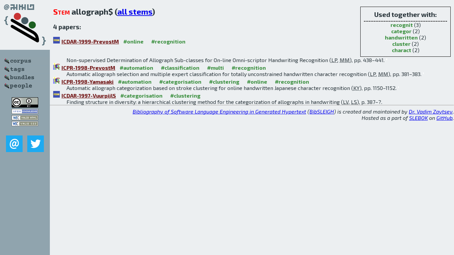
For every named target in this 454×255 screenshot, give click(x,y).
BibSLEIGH (321, 111)
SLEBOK (418, 118)
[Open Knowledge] (25, 112)
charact (401, 50)
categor (401, 31)
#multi (215, 67)
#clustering (224, 81)
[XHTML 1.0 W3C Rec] (25, 118)
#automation (136, 67)
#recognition (168, 41)
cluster (401, 44)
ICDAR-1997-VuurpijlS (88, 95)
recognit (402, 25)
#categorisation (180, 81)
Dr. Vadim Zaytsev (431, 111)
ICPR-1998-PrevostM (88, 67)
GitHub (444, 118)
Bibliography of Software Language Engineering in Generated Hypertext (219, 111)
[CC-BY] (25, 105)
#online (133, 41)
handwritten (401, 37)
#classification (180, 67)
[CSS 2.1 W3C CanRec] (25, 131)
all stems (134, 11)
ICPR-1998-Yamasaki (87, 81)
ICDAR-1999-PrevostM (90, 41)
